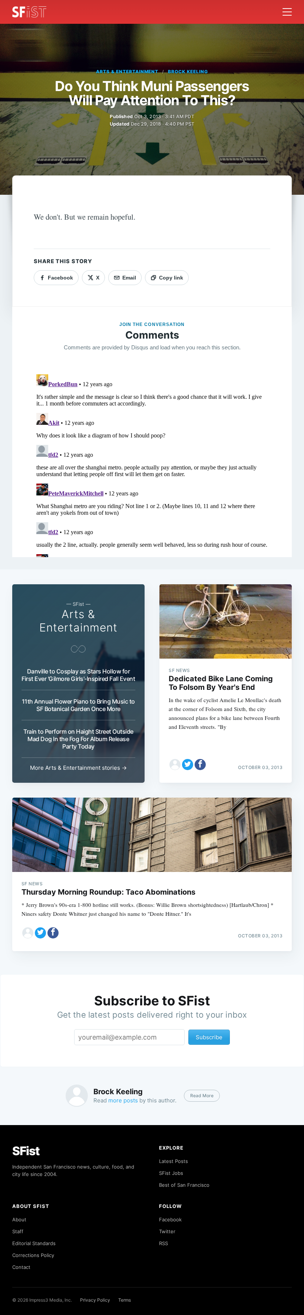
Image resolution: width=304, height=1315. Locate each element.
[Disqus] (152, 464)
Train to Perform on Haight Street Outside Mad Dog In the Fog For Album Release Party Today (78, 739)
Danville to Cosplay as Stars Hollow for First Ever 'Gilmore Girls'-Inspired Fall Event (78, 675)
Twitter (167, 1231)
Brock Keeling (188, 71)
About (19, 1219)
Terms (124, 1300)
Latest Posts (173, 1161)
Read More (202, 1095)
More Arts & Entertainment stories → (78, 767)
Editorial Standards (34, 1243)
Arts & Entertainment (127, 71)
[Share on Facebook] (200, 764)
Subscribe (209, 1037)
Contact (21, 1267)
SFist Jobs (171, 1173)
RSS (163, 1243)
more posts (123, 1100)
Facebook (170, 1219)
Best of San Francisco (184, 1185)
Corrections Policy (33, 1255)
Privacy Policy (95, 1300)
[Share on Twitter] (187, 764)
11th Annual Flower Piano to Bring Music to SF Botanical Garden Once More (78, 705)
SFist (26, 1151)
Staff (17, 1231)
